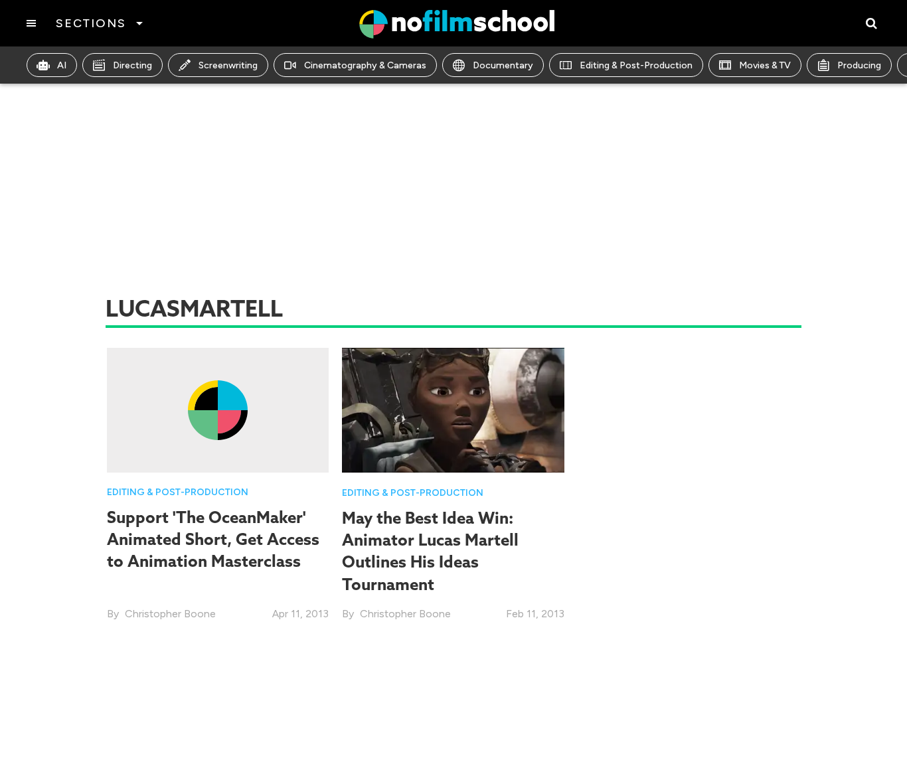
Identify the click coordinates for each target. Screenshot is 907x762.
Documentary (503, 65)
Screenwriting (228, 65)
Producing (859, 65)
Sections (90, 23)
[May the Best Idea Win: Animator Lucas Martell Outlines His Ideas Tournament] (453, 409)
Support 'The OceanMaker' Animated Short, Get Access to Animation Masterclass (213, 539)
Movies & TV (765, 65)
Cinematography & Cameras (365, 65)
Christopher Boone (170, 613)
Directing (132, 65)
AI (61, 65)
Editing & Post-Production (636, 65)
